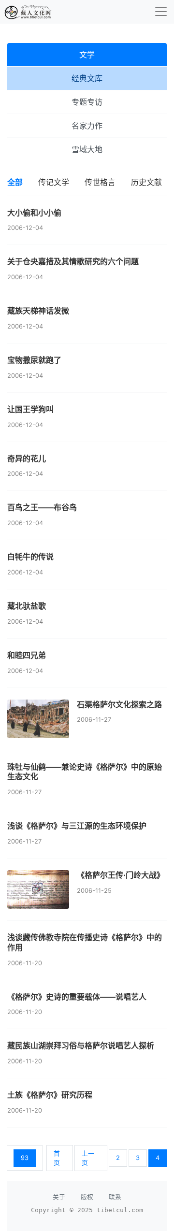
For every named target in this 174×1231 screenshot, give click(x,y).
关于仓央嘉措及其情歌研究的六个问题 (73, 261)
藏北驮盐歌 (26, 606)
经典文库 (87, 78)
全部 (15, 182)
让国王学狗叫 (30, 409)
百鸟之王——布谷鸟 (42, 507)
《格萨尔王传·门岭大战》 (120, 875)
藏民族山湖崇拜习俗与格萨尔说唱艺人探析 (80, 1045)
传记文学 (53, 182)
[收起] (161, 11)
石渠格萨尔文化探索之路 (119, 704)
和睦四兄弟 (26, 655)
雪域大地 (87, 149)
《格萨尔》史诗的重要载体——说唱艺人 (76, 997)
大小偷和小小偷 (34, 212)
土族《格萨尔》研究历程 (49, 1095)
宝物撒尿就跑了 (34, 360)
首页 (57, 1158)
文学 (87, 54)
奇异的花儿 (26, 458)
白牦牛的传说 (30, 556)
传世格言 (100, 182)
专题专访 (87, 102)
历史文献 (146, 182)
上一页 (88, 1158)
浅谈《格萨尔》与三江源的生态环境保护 (76, 825)
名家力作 (87, 125)
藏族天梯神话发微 (38, 310)
